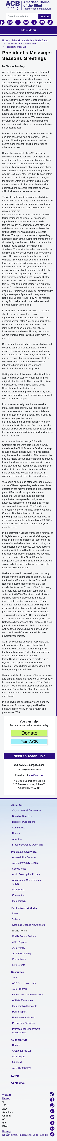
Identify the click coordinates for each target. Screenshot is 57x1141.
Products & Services (23, 1023)
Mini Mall (17, 1062)
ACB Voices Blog (21, 953)
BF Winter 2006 (28, 44)
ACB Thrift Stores (21, 1068)
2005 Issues (12, 44)
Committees (18, 827)
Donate (29, 733)
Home (5, 40)
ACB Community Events (25, 863)
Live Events (18, 965)
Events (15, 1075)
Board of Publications (23, 821)
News (15, 913)
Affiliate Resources (22, 1000)
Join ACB (29, 741)
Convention (18, 895)
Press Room (19, 959)
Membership (19, 901)
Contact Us (18, 1083)
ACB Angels (18, 1056)
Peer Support (19, 1011)
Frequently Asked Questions (27, 844)
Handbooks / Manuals (24, 1017)
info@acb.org (36, 775)
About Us (16, 805)
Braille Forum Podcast (24, 936)
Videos (16, 919)
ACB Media (18, 889)
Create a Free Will (22, 1050)
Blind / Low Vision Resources (28, 994)
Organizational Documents (26, 810)
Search (44, 16)
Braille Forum (41, 40)
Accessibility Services (24, 857)
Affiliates (17, 839)
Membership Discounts (24, 1006)
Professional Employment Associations (26, 1031)
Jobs (14, 977)
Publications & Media (22, 40)
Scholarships (19, 868)
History (16, 833)
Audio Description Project (26, 874)
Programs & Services (24, 852)
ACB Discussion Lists (24, 983)
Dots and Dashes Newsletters (28, 925)
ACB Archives (19, 988)
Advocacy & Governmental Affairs (26, 882)
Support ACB (19, 1039)
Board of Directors (22, 816)
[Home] (28, 5)
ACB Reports (19, 942)
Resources (17, 972)
